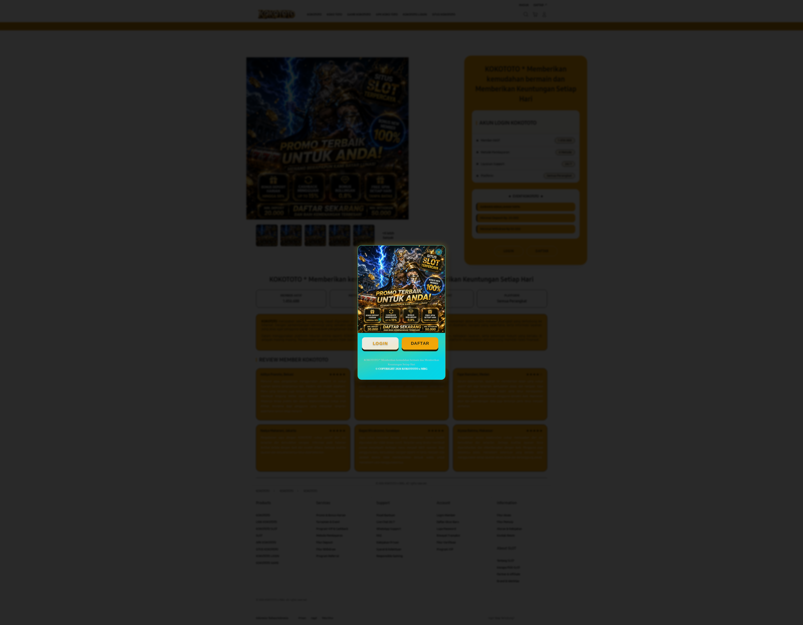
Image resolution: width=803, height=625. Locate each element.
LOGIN (380, 343)
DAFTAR (420, 343)
